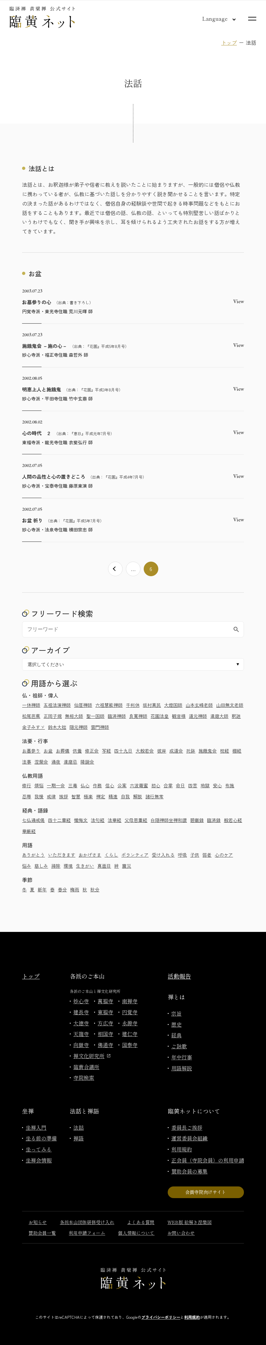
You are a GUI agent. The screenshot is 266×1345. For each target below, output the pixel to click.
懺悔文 (81, 820)
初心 (155, 785)
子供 (194, 854)
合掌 (168, 785)
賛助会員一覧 (42, 1233)
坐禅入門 (36, 1127)
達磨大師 (219, 716)
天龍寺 (81, 1034)
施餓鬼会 (208, 750)
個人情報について (136, 1233)
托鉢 (190, 750)
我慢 (38, 796)
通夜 (55, 761)
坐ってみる (39, 1149)
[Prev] (115, 569)
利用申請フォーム (87, 1233)
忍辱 (26, 796)
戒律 (51, 796)
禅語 (78, 1138)
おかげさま (90, 854)
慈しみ (41, 866)
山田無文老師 (229, 705)
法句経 (97, 820)
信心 (109, 785)
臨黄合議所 (86, 1067)
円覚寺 (130, 1012)
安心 (217, 785)
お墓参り (31, 750)
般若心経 (233, 820)
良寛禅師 (138, 716)
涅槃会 (41, 761)
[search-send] (236, 629)
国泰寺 (130, 1045)
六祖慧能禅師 (109, 705)
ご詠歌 (179, 1046)
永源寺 (130, 1023)
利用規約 (181, 1149)
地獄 (205, 785)
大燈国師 (173, 705)
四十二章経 (59, 820)
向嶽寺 (81, 1045)
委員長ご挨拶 (186, 1127)
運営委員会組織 (189, 1138)
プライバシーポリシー (160, 1317)
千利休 (132, 705)
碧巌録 (197, 820)
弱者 (207, 854)
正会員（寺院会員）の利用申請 (207, 1160)
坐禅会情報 (39, 1160)
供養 (77, 750)
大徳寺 (81, 1023)
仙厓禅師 (83, 705)
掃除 (55, 866)
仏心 (85, 785)
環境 (68, 866)
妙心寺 (81, 1001)
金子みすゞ (33, 727)
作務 (97, 785)
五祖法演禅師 (57, 705)
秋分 (94, 889)
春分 (62, 889)
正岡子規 (52, 716)
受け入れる (163, 854)
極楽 (88, 796)
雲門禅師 (100, 727)
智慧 (75, 796)
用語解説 (181, 1068)
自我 (125, 796)
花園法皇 (160, 716)
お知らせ (38, 1222)
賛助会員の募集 (189, 1171)
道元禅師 (198, 716)
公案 (122, 785)
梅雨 (74, 889)
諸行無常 (154, 796)
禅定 (100, 796)
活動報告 (179, 976)
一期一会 (56, 785)
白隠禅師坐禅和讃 (169, 820)
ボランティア (135, 854)
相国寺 (105, 1034)
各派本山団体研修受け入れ (87, 1222)
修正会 (92, 750)
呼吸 (182, 854)
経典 (176, 1035)
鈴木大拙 (57, 727)
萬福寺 (105, 1001)
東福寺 (105, 1012)
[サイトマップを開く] (252, 18)
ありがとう (33, 854)
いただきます (61, 854)
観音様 (179, 716)
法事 (26, 761)
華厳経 (29, 831)
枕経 (224, 750)
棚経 (236, 750)
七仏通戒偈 (33, 820)
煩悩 (38, 785)
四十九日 (123, 750)
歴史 (176, 1024)
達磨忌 (70, 761)
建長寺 (81, 1012)
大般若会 (145, 750)
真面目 (104, 866)
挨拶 (63, 796)
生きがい (85, 866)
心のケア (224, 854)
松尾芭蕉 (31, 716)
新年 (42, 889)
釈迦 (236, 716)
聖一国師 (95, 716)
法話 (78, 1127)
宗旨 (176, 1013)
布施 (229, 785)
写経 (106, 750)
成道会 (176, 750)
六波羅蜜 (139, 785)
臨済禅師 (117, 716)
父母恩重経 (136, 820)
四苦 (192, 785)
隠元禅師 (78, 727)
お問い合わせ (181, 1233)
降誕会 (87, 761)
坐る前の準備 (41, 1138)
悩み (26, 866)
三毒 (72, 785)
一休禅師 (31, 705)
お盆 (48, 750)
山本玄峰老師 (199, 705)
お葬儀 (62, 750)
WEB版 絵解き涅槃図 (189, 1222)
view (238, 301)
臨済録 (214, 820)
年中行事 (181, 1057)
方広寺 (105, 1023)
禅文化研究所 (88, 1056)
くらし (111, 854)
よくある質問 (140, 1222)
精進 (112, 796)
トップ (229, 42)
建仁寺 (130, 1034)
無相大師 (74, 716)
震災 (126, 866)
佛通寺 (105, 1045)
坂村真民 (152, 705)
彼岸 (161, 750)
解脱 (137, 796)
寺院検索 (83, 1077)
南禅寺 (130, 1001)
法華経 (114, 820)
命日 (180, 785)
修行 (26, 785)
